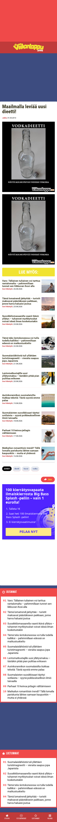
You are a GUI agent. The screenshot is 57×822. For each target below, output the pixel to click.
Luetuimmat (12, 753)
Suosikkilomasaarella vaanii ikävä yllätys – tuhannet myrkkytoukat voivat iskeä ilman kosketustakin (20, 319)
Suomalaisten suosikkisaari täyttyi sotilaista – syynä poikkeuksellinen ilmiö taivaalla (21, 415)
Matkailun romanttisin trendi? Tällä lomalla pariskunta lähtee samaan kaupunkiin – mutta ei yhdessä (21, 450)
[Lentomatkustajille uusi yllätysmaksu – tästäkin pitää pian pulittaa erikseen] (48, 378)
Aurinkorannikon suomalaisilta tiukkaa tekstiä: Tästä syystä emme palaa (21, 398)
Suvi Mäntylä (7, 289)
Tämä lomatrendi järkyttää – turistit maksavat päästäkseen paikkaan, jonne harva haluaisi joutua (21, 301)
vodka (35, 469)
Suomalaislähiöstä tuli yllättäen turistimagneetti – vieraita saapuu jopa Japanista (20, 358)
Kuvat (26, 469)
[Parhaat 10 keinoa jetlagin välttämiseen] (48, 435)
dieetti (16, 469)
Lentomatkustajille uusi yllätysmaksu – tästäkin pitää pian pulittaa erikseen (20, 376)
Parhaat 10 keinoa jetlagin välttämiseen (16, 431)
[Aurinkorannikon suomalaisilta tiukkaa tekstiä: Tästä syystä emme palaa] (48, 400)
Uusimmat (11, 592)
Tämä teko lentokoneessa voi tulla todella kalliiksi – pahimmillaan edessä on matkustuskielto (20, 340)
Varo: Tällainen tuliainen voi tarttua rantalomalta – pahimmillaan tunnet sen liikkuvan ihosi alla (21, 283)
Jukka (4, 118)
